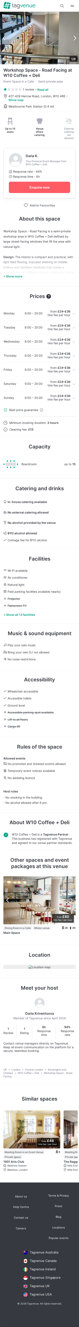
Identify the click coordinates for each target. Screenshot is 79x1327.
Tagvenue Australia (44, 1252)
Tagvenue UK (40, 1286)
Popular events (58, 1238)
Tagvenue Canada (43, 1261)
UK (5, 1069)
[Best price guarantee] (41, 410)
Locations (58, 1227)
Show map (16, 100)
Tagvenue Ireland (43, 1269)
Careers (21, 1228)
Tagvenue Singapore (45, 1278)
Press (58, 1206)
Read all (42, 89)
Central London (34, 1069)
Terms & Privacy (58, 1195)
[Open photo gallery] (39, 38)
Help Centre (21, 1207)
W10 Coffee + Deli (48, 822)
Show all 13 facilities (20, 614)
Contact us (21, 1217)
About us (21, 1196)
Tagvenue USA (41, 1294)
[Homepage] (19, 6)
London (16, 1069)
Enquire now (39, 187)
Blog (58, 1216)
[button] (62, 6)
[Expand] (72, 6)
